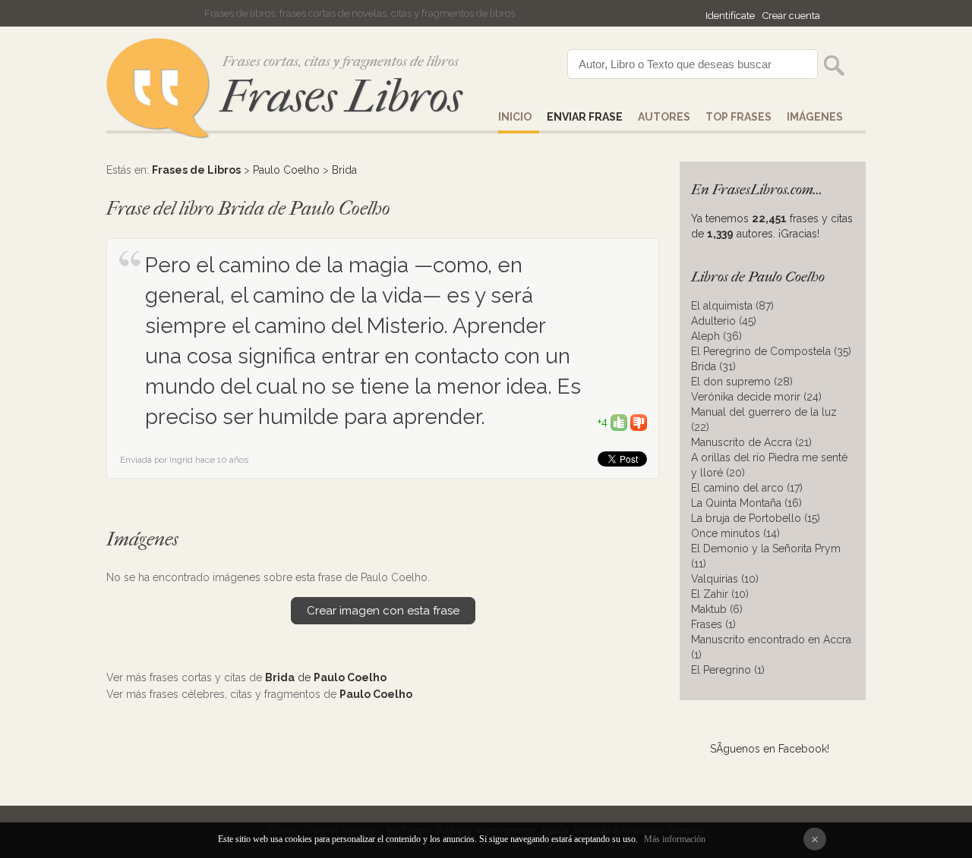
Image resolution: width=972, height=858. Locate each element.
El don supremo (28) (742, 382)
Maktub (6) (717, 609)
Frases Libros (341, 97)
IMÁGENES (815, 117)
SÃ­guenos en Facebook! (769, 749)
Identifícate (730, 15)
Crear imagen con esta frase (383, 611)
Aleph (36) (716, 336)
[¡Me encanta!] (619, 422)
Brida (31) (713, 366)
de (326, 677)
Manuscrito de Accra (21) (751, 442)
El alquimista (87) (732, 306)
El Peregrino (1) (728, 670)
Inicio (515, 117)
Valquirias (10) (725, 579)
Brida (344, 170)
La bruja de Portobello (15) (755, 518)
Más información (674, 839)
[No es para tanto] (638, 422)
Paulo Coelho (286, 170)
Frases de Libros (196, 170)
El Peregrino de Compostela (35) (771, 351)
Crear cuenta (791, 15)
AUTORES (664, 117)
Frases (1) (713, 624)
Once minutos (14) (735, 533)
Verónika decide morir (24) (756, 397)
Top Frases (738, 117)
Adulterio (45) (723, 321)
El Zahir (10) (720, 594)
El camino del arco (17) (747, 488)
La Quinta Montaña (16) (746, 503)
